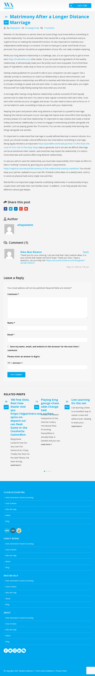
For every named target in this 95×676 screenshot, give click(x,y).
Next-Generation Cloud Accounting (19, 477)
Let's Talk (82, 5)
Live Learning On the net (50, 401)
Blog (7, 500)
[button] (45, 450)
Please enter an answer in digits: (23, 356)
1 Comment (49, 28)
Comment (13, 294)
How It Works (11, 483)
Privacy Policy (61, 650)
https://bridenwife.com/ (19, 59)
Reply (86, 251)
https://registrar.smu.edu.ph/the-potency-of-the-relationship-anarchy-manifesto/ (41, 168)
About (8, 494)
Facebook (5, 209)
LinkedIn (16, 209)
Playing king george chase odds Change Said (20, 405)
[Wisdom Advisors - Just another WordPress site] (9, 5)
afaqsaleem (15, 28)
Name (11, 322)
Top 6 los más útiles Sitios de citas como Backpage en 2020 (80, 406)
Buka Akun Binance (31, 251)
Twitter (10, 209)
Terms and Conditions (44, 650)
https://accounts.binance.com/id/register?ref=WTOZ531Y (52, 261)
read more (15, 444)
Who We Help (11, 489)
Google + (21, 209)
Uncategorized (32, 28)
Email (26, 209)
